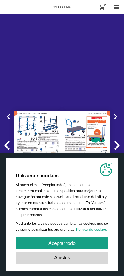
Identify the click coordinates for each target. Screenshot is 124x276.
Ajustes (62, 257)
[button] (7, 116)
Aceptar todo (62, 243)
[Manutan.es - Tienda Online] (102, 7)
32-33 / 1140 (62, 7)
